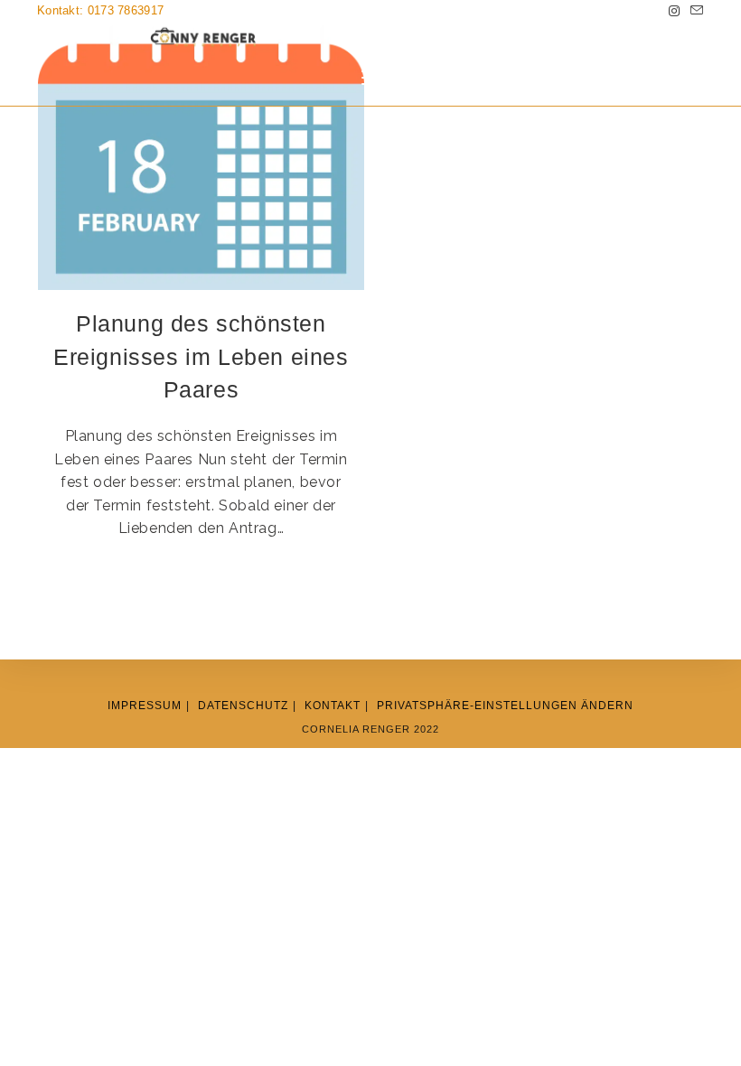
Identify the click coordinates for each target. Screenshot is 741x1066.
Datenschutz (243, 705)
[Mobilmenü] (370, 78)
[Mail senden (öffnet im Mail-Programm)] (694, 11)
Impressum (145, 705)
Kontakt (333, 705)
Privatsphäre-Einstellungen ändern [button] (505, 705)
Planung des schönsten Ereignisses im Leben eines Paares (201, 356)
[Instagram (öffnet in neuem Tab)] (674, 11)
